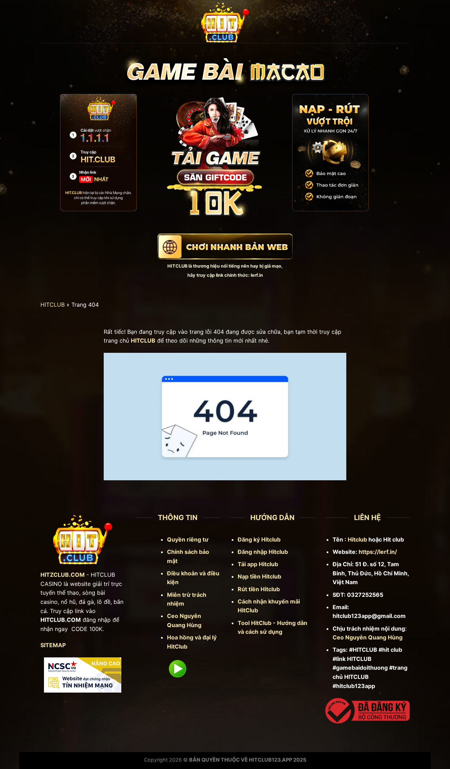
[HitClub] (225, 21)
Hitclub (357, 539)
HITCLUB (177, 266)
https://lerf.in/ (378, 551)
